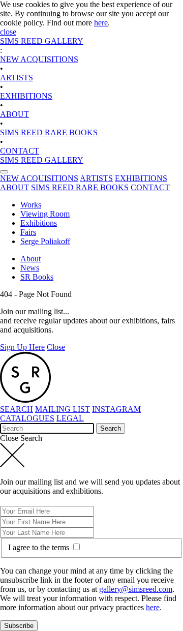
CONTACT (19, 150)
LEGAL (70, 418)
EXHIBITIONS (26, 96)
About (30, 258)
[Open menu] (4, 171)
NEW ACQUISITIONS (39, 59)
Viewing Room (45, 213)
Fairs (28, 232)
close (8, 31)
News (29, 267)
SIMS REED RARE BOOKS (49, 132)
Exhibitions (38, 223)
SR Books (36, 277)
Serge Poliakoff (45, 241)
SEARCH (16, 409)
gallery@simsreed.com (135, 589)
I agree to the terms (39, 547)
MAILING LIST (62, 409)
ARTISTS (16, 77)
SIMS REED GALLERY (41, 41)
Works (30, 204)
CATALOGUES (27, 418)
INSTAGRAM (116, 409)
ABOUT (14, 114)
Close (56, 347)
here (101, 22)
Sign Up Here (22, 347)
